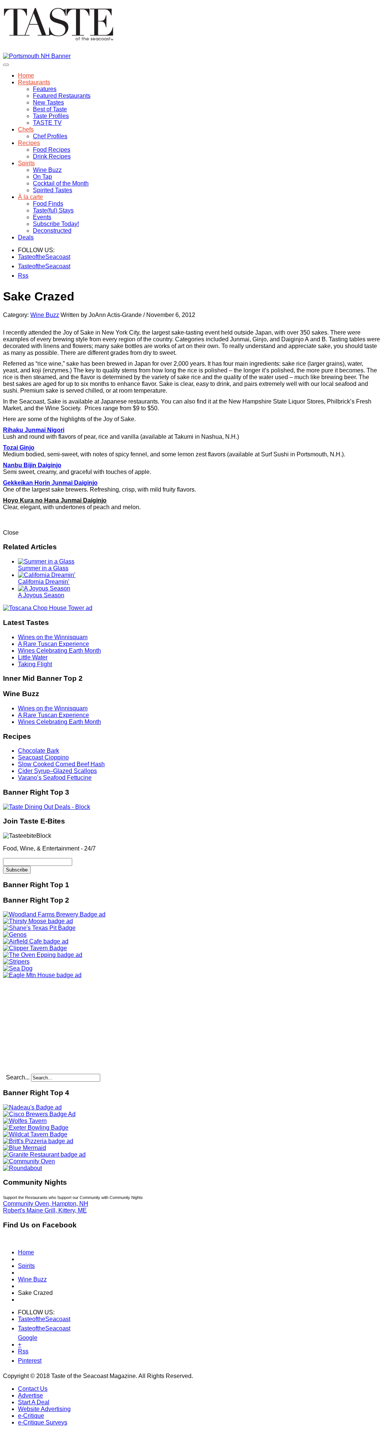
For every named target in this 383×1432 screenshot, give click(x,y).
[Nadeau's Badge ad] (32, 1107)
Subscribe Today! (56, 224)
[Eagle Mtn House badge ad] (42, 975)
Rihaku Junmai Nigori (33, 430)
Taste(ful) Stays (53, 210)
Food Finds (48, 203)
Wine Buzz (47, 170)
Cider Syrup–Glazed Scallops (57, 771)
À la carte (30, 197)
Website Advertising (44, 1409)
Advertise (30, 1395)
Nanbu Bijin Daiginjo (32, 465)
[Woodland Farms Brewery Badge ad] (54, 914)
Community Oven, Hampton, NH (45, 1203)
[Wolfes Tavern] (25, 1121)
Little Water (33, 657)
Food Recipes (51, 149)
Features (44, 89)
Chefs (26, 129)
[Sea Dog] (18, 968)
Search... (18, 1077)
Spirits (26, 163)
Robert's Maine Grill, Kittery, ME (45, 1210)
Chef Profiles (50, 136)
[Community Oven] (29, 1161)
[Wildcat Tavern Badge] (35, 1134)
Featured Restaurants (62, 96)
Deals (26, 237)
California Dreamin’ (44, 581)
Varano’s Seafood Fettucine (55, 777)
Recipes (29, 143)
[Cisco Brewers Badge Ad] (39, 1114)
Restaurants (34, 82)
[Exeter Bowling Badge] (35, 1127)
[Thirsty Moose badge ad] (38, 921)
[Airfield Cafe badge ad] (35, 941)
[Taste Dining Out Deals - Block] (46, 807)
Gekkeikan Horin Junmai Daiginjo (50, 483)
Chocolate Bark (38, 750)
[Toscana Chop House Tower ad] (47, 608)
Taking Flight (35, 664)
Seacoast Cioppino (43, 757)
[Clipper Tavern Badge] (35, 948)
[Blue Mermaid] (24, 1148)
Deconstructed (52, 230)
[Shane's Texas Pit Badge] (39, 928)
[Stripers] (16, 961)
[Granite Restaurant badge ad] (44, 1154)
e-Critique (31, 1416)
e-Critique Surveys (42, 1422)
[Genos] (15, 934)
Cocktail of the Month (61, 183)
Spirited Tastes (52, 190)
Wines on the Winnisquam (53, 637)
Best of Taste (50, 109)
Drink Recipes (52, 156)
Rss (22, 275)
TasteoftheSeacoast (22, 257)
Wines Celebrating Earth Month (59, 650)
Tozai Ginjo (18, 447)
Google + (22, 1339)
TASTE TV (47, 123)
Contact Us (33, 1389)
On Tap (42, 176)
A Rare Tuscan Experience (53, 644)
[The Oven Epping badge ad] (42, 955)
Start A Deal (33, 1402)
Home (26, 75)
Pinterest (22, 1360)
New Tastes (48, 102)
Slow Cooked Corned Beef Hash (61, 764)
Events (42, 217)
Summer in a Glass (43, 568)
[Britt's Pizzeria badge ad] (38, 1141)
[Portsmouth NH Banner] (37, 56)
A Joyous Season (41, 595)
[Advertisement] (49, 1025)
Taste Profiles (51, 116)
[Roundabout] (22, 1168)
